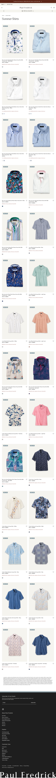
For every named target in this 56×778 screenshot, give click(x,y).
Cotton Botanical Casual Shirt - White (9, 526)
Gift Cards (4, 735)
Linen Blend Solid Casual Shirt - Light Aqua (37, 294)
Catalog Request (5, 758)
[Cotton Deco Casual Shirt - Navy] (29, 485)
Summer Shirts (8, 15)
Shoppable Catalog (5, 740)
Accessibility (9, 765)
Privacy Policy (4, 765)
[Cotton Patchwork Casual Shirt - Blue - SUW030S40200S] (41, 553)
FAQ (3, 748)
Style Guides (4, 737)
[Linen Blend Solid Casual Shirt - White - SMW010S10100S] (14, 322)
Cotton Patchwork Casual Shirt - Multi (36, 526)
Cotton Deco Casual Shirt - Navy (35, 479)
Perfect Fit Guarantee (6, 720)
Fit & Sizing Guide (5, 732)
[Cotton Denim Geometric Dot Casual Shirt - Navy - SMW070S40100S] (14, 599)
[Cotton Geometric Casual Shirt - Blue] (29, 623)
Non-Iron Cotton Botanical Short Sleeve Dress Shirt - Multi (13, 200)
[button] (52, 10)
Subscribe (33, 702)
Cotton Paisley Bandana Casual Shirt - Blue (10, 572)
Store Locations (5, 717)
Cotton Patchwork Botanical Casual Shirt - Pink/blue (12, 433)
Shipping (3, 753)
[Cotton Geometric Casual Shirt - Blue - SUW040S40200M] (41, 599)
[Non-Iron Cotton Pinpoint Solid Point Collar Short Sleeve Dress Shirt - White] (29, 113)
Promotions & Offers (6, 733)
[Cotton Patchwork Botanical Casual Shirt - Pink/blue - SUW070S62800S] (14, 415)
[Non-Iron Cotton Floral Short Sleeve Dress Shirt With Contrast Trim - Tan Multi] (2, 393)
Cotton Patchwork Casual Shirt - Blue (36, 572)
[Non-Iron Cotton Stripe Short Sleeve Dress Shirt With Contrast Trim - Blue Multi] (2, 254)
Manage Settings (26, 765)
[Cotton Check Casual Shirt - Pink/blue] (2, 669)
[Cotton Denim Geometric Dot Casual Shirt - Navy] (2, 623)
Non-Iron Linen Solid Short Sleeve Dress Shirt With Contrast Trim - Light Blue (38, 60)
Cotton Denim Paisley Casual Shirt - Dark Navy (38, 663)
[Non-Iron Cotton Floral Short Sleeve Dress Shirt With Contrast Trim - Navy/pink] (29, 393)
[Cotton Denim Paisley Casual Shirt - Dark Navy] (29, 669)
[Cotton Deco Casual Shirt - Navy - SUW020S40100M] (41, 461)
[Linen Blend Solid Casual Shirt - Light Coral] (29, 346)
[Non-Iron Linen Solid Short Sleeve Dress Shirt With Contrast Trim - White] (29, 207)
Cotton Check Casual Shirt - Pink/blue (9, 663)
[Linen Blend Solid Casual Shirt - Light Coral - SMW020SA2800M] (41, 322)
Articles (3, 722)
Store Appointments (6, 718)
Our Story (4, 715)
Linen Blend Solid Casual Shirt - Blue (36, 247)
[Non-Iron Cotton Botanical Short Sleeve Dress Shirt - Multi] (2, 206)
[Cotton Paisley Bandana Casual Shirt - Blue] (2, 577)
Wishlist (3, 755)
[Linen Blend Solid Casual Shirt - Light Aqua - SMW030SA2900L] (41, 275)
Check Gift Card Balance (7, 756)
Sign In (2, 4)
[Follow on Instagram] (3, 709)
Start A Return (5, 751)
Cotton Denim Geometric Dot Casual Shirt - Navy (11, 617)
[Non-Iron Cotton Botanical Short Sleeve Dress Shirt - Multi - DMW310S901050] (14, 182)
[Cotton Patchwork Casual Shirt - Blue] (29, 577)
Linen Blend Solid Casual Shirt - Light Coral (37, 341)
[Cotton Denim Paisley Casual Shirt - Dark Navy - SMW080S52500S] (41, 645)
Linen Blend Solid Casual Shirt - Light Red (37, 433)
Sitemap (21, 765)
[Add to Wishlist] (26, 59)
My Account (4, 750)
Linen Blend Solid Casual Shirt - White (9, 341)
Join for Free (9, 4)
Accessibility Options (15, 765)
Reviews (3, 725)
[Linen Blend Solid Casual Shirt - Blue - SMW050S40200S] (41, 229)
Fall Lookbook (4, 738)
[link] (27, 11)
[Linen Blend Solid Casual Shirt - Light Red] (29, 439)
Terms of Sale (4, 760)
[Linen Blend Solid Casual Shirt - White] (2, 346)
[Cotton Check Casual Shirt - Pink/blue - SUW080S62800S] (14, 645)
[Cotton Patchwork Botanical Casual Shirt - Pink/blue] (2, 439)
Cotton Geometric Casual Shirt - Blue (36, 617)
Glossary (3, 723)
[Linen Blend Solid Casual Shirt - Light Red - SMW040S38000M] (41, 415)
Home (3, 15)
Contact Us (4, 746)
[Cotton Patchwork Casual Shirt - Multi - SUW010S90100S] (41, 507)
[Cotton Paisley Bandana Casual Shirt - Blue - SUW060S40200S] (14, 553)
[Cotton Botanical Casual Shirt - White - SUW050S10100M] (14, 507)
